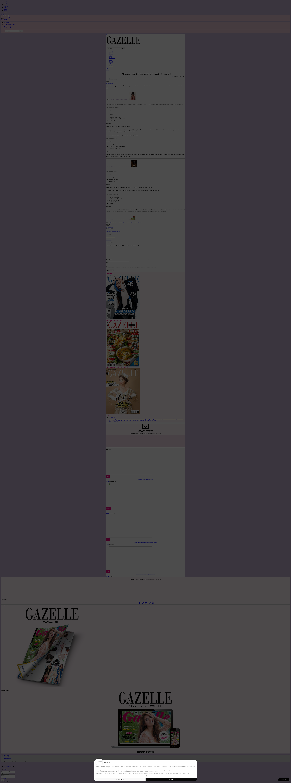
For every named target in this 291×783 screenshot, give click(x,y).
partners (103, 766)
